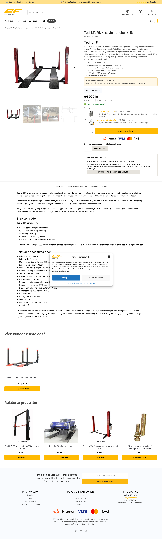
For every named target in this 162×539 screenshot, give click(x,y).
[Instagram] (86, 531)
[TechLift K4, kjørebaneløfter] (61, 425)
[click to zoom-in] (41, 67)
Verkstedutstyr (21, 28)
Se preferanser (96, 278)
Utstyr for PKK (32, 28)
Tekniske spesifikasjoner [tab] (77, 186)
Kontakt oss (91, 283)
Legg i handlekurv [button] (22, 389)
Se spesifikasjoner (93, 91)
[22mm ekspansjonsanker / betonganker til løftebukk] (139, 425)
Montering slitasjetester (107, 120)
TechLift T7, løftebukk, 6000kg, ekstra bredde (22, 447)
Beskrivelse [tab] (60, 186)
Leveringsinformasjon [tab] (98, 186)
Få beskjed (22, 457)
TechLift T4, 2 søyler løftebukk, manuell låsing (100, 447)
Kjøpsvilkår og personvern (77, 283)
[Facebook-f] (81, 531)
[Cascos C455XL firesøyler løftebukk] (22, 357)
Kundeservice (127, 14)
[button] (109, 257)
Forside (7, 28)
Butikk (13, 28)
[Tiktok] (76, 531)
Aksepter (66, 278)
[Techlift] (121, 42)
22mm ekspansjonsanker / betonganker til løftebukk (140, 447)
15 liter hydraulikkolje (106, 111)
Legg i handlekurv (126, 131)
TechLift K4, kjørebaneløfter (61, 446)
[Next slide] (74, 67)
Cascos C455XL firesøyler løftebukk (22, 377)
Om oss (141, 14)
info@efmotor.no (130, 498)
